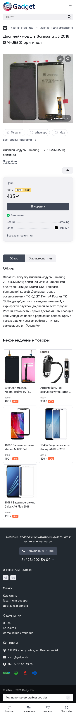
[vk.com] (13, 577)
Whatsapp (41, 132)
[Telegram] (5, 577)
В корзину (38, 206)
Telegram (16, 132)
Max (62, 132)
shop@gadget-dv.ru (19, 657)
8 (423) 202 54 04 (35, 560)
